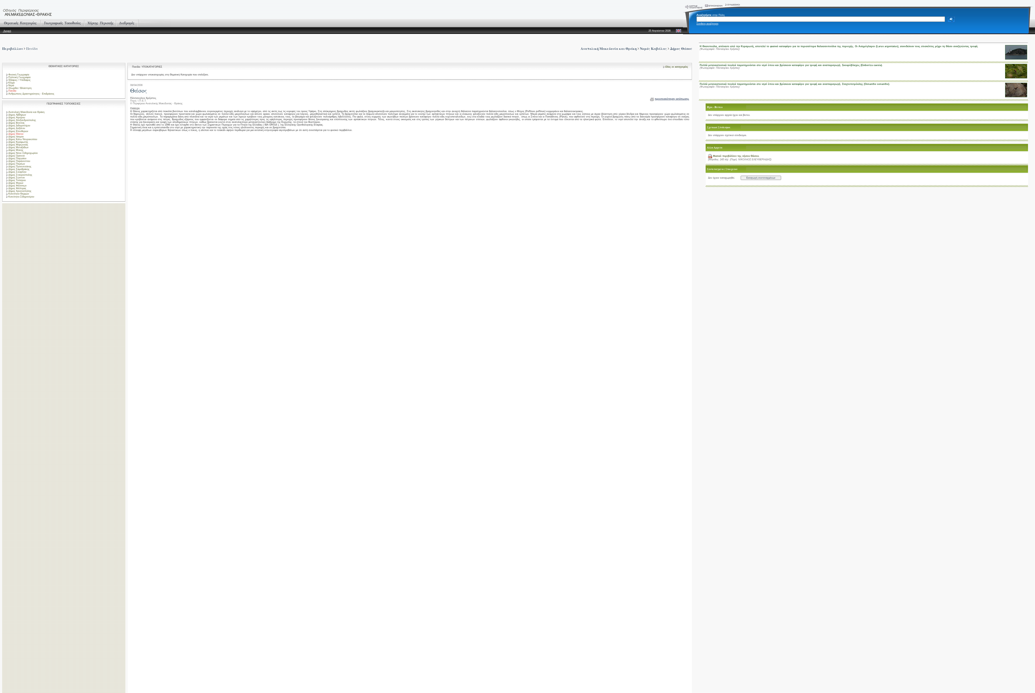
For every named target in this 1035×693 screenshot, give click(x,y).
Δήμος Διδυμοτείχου (19, 125)
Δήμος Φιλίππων (17, 185)
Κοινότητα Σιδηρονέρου (21, 196)
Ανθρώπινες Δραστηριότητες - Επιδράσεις (31, 93)
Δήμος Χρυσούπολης (19, 191)
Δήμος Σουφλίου (17, 172)
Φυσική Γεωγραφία (18, 74)
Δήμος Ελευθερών (18, 131)
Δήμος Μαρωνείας (18, 144)
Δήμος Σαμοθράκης (18, 169)
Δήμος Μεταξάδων (18, 147)
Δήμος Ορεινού (16, 155)
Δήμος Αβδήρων (17, 114)
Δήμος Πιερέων (16, 163)
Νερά (11, 85)
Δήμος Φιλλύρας (17, 188)
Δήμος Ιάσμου (16, 136)
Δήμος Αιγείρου (16, 117)
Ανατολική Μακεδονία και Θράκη (26, 112)
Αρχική (7, 31)
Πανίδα (32, 48)
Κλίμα (11, 82)
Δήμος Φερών (15, 183)
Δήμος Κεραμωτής (18, 142)
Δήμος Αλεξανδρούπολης (22, 120)
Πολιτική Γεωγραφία (19, 77)
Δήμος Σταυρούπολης (20, 175)
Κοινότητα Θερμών (18, 193)
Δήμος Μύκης (15, 150)
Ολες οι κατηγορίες (676, 66)
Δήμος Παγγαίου (17, 158)
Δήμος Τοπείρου (17, 180)
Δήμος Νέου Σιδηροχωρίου (23, 153)
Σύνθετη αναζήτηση (707, 23)
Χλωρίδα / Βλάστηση (20, 88)
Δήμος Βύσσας (16, 123)
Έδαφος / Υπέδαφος (19, 80)
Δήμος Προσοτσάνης (19, 166)
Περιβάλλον (12, 48)
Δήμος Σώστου (16, 177)
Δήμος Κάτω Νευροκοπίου (22, 139)
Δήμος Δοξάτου (16, 128)
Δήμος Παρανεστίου (19, 161)
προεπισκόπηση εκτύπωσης (672, 99)
